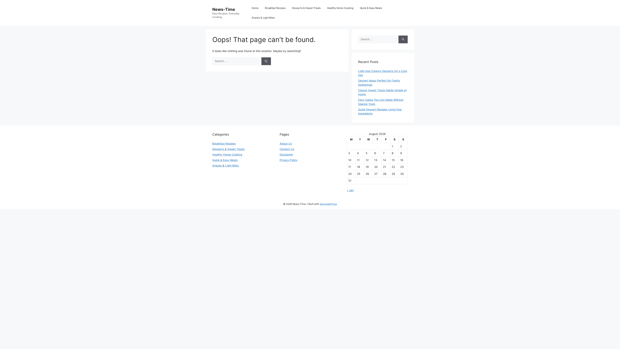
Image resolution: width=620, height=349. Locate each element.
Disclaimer (286, 154)
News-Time (223, 9)
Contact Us (287, 149)
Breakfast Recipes (275, 8)
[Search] (266, 61)
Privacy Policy (288, 160)
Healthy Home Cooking (340, 8)
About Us (286, 143)
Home (255, 8)
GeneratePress (328, 204)
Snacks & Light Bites (263, 17)
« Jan (350, 190)
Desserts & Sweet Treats (306, 8)
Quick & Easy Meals (371, 8)
